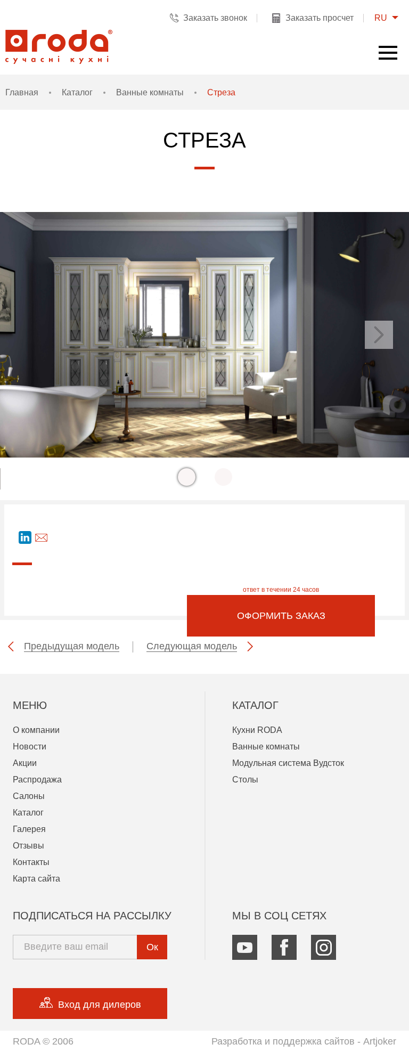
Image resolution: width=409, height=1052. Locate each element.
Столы (245, 779)
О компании (36, 730)
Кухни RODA (257, 730)
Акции (25, 763)
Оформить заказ (281, 615)
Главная (21, 92)
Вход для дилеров (99, 1004)
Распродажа (37, 779)
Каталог (77, 92)
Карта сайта (36, 878)
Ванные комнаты (150, 92)
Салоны (29, 796)
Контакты (31, 862)
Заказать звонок (215, 17)
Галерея (29, 829)
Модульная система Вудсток (288, 763)
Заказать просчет (319, 17)
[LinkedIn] (25, 537)
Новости (29, 746)
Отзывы (28, 845)
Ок (152, 947)
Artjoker (379, 1041)
